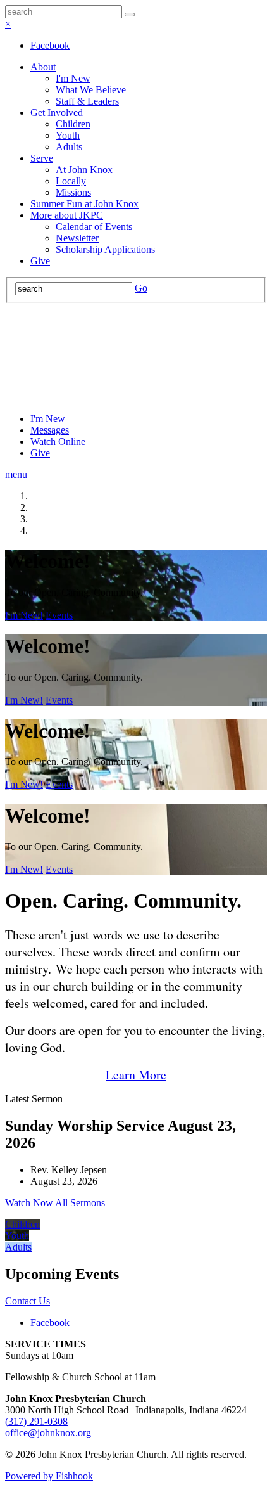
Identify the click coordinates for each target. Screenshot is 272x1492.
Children (73, 124)
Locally (71, 181)
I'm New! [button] (24, 615)
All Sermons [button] (80, 1202)
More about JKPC (66, 215)
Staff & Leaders (87, 101)
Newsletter (77, 238)
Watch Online (57, 441)
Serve (41, 158)
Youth (68, 135)
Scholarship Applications (105, 249)
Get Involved (56, 112)
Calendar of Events (94, 226)
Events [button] (59, 615)
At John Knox (84, 169)
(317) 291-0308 (36, 1421)
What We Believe (91, 89)
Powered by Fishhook (49, 1475)
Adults (69, 146)
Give (40, 260)
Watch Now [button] (29, 1202)
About (43, 66)
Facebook (50, 45)
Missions (73, 192)
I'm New (73, 78)
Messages (49, 430)
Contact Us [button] (27, 1301)
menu (16, 474)
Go (141, 288)
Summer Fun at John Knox (84, 203)
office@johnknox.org (48, 1432)
